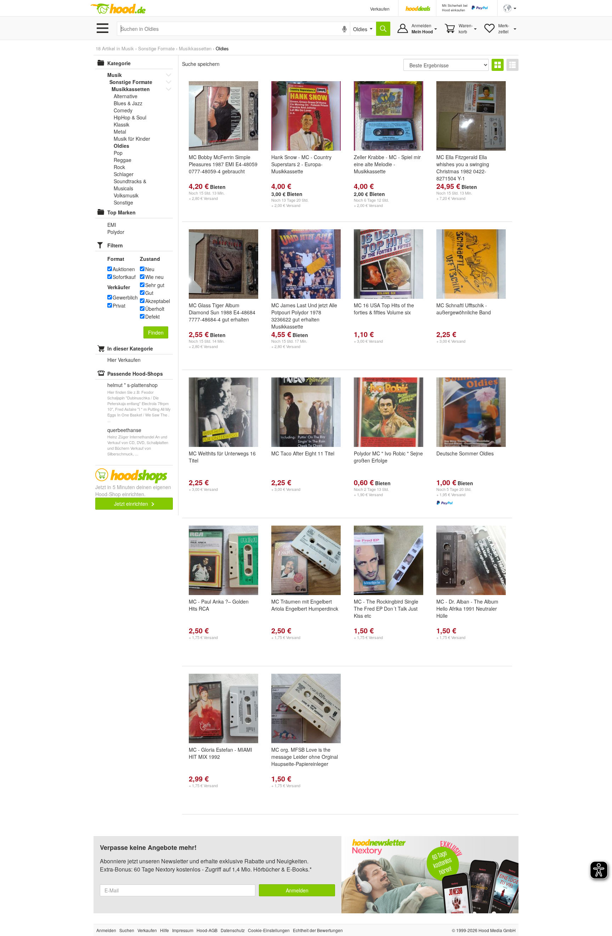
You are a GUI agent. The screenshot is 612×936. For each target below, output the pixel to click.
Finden (156, 332)
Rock (119, 166)
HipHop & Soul (130, 117)
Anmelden (297, 890)
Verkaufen (380, 9)
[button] (509, 8)
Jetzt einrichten (131, 503)
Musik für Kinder (132, 138)
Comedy (123, 110)
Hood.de (118, 9)
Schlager (124, 174)
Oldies (121, 145)
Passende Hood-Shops (135, 373)
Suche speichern (201, 63)
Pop (118, 152)
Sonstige (123, 202)
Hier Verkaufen (124, 359)
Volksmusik (126, 195)
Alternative (125, 96)
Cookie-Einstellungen (269, 930)
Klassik (121, 124)
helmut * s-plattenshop (132, 384)
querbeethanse (124, 429)
